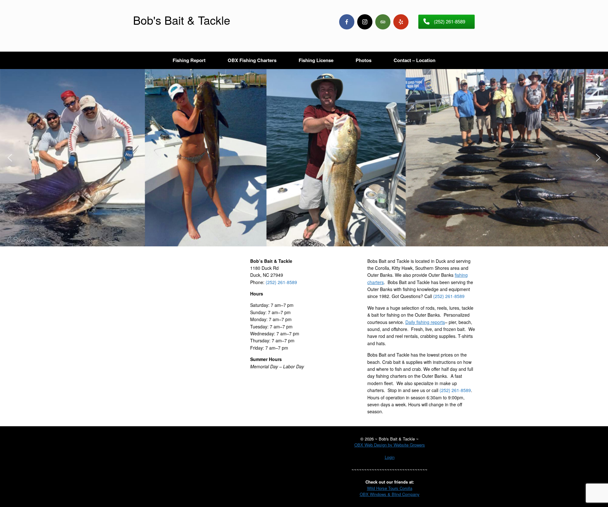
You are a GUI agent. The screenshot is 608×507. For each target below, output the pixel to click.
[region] (304, 157)
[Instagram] (364, 21)
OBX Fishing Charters (252, 60)
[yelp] (400, 21)
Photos (363, 60)
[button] (10, 158)
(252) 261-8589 (281, 282)
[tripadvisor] (382, 21)
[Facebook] (346, 21)
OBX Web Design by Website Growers (389, 445)
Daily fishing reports (425, 322)
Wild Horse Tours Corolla (389, 488)
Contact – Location (414, 60)
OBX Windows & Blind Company (390, 494)
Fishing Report (189, 60)
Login (390, 457)
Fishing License (316, 60)
